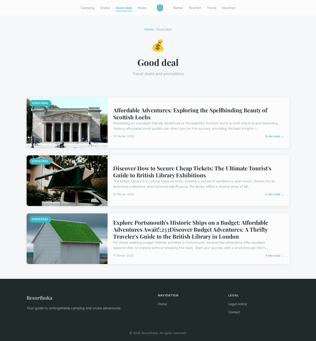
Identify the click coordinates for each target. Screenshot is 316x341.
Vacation (228, 8)
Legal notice (237, 304)
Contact (234, 312)
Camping (88, 8)
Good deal (124, 8)
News (142, 8)
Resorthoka (39, 297)
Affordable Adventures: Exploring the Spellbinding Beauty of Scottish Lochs (190, 113)
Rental (178, 8)
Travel (211, 8)
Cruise (105, 8)
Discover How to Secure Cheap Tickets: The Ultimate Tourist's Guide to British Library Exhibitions (192, 171)
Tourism (195, 8)
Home (149, 29)
